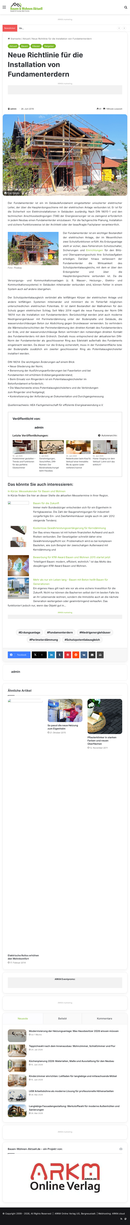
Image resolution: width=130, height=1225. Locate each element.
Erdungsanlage (30, 632)
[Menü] (4, 8)
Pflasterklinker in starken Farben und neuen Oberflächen (102, 740)
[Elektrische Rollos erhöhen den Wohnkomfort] (25, 825)
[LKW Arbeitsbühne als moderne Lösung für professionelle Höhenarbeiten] (17, 1095)
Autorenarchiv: (109, 435)
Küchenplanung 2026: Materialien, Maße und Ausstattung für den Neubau (71, 1061)
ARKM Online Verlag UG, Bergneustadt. (75, 1213)
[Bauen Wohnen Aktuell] (26, 7)
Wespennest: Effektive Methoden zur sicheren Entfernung (50, 28)
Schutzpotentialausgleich (83, 639)
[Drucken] (100, 654)
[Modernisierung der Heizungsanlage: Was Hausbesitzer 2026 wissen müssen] (17, 1035)
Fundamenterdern (61, 632)
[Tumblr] (59, 654)
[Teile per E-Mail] (92, 654)
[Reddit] (75, 654)
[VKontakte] (84, 654)
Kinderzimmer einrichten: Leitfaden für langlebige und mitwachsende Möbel (73, 1076)
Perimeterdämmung (44, 639)
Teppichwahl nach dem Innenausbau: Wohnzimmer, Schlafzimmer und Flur (72, 1046)
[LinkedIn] (51, 654)
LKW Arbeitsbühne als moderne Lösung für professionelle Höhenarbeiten (71, 1091)
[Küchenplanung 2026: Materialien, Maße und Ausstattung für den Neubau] (17, 1065)
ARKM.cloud (118, 1213)
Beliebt (62, 1018)
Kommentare (104, 1018)
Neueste (23, 1018)
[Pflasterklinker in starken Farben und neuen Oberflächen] (105, 716)
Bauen (24, 46)
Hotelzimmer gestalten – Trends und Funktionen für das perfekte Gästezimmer (24, 463)
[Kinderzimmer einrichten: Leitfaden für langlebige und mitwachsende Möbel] (17, 1080)
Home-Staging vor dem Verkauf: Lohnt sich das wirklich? (104, 461)
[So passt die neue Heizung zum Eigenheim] (65, 710)
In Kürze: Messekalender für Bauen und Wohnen (37, 491)
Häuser (36, 46)
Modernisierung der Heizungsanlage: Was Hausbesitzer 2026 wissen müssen (74, 1031)
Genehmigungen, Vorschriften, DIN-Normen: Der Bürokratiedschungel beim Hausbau (49, 464)
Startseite (15, 38)
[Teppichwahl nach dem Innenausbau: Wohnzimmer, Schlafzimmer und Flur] (17, 1050)
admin (13, 109)
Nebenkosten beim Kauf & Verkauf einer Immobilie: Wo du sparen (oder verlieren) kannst (78, 463)
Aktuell (26, 38)
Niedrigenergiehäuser (96, 632)
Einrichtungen (94, 250)
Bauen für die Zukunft (46, 503)
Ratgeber (49, 46)
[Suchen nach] (125, 8)
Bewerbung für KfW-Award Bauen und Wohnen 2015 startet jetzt (71, 557)
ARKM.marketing (65, 19)
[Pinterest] (67, 654)
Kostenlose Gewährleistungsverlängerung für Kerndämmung (69, 528)
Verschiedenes (30, 453)
